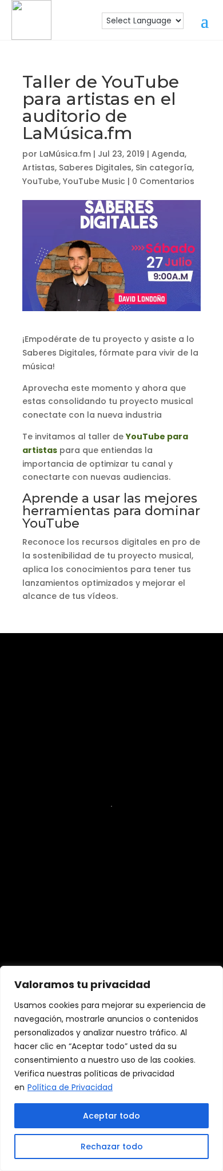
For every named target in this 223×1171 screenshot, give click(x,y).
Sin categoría (164, 167)
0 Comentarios (163, 181)
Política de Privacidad (70, 1087)
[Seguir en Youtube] (164, 895)
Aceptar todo (111, 1115)
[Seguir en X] (130, 932)
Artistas (38, 167)
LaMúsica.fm (65, 154)
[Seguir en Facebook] (91, 895)
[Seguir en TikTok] (93, 932)
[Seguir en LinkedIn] (128, 895)
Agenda (168, 154)
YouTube (40, 181)
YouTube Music (94, 181)
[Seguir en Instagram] (54, 895)
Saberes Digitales (95, 167)
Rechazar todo (112, 1146)
